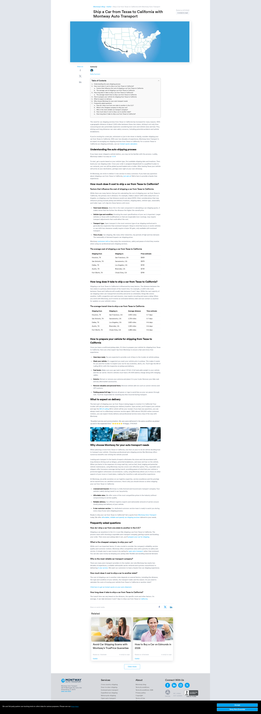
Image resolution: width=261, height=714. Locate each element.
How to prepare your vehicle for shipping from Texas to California (115, 97)
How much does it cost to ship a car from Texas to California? (114, 86)
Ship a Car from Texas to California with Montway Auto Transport (136, 7)
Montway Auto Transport (147, 515)
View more (132, 667)
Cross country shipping (109, 684)
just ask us (127, 176)
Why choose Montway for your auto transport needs (111, 101)
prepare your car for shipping (138, 537)
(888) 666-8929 (66, 691)
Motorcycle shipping (108, 695)
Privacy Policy (75, 706)
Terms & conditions (142, 687)
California (144, 599)
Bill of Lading (104, 409)
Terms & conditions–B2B (144, 690)
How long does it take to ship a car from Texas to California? (113, 92)
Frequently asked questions (103, 103)
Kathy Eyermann (95, 74)
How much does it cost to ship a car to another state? (113, 112)
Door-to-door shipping (109, 687)
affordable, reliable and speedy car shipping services (121, 517)
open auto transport (136, 551)
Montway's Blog (99, 7)
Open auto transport (108, 698)
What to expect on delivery (103, 99)
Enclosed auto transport (109, 690)
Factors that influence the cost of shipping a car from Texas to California (119, 88)
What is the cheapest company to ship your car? (111, 107)
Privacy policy (141, 693)
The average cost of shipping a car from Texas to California (115, 90)
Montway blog (141, 684)
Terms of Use (140, 698)
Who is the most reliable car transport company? (112, 110)
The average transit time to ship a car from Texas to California (116, 95)
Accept (237, 705)
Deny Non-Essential (237, 709)
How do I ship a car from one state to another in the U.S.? (115, 105)
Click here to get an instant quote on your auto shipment (111, 587)
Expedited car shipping (109, 693)
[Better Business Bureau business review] (191, 693)
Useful (109, 7)
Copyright (139, 695)
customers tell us (104, 241)
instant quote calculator (128, 144)
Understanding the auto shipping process (107, 84)
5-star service (103, 568)
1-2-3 (113, 156)
